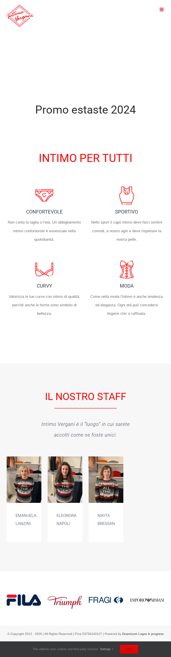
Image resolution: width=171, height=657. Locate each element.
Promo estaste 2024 (85, 109)
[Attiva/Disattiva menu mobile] (162, 9)
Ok (129, 649)
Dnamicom (129, 634)
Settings (106, 649)
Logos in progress (151, 634)
